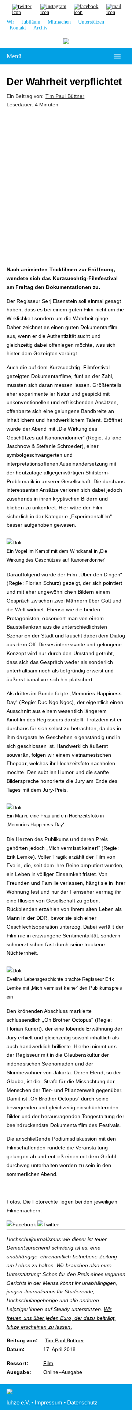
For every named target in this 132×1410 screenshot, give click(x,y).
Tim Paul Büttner (65, 96)
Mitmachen (59, 22)
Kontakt (18, 28)
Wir (10, 22)
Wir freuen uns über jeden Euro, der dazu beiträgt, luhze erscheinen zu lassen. (61, 1318)
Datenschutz (82, 1402)
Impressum (48, 1402)
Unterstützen (91, 22)
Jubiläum (31, 22)
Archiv (40, 28)
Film (48, 1363)
